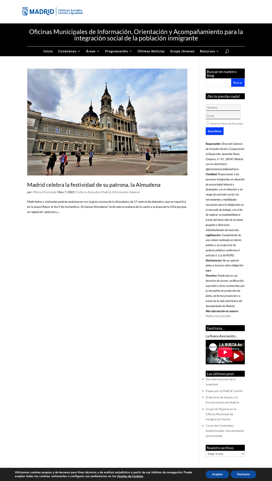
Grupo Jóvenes (182, 51)
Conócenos (67, 51)
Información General (126, 192)
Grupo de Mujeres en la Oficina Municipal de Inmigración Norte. (221, 414)
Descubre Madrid (99, 192)
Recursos (207, 51)
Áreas (91, 51)
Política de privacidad (218, 316)
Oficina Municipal (44, 192)
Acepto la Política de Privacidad (227, 123)
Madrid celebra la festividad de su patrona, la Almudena (93, 184)
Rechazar (243, 474)
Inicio (48, 51)
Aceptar (217, 474)
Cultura (81, 192)
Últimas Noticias (151, 51)
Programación (116, 51)
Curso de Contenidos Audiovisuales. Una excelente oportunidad (225, 431)
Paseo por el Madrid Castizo (224, 391)
